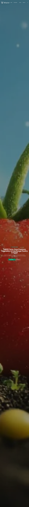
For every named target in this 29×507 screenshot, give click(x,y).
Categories (15, 2)
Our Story (18, 259)
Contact (24, 2)
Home (11, 2)
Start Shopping (11, 259)
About (20, 2)
